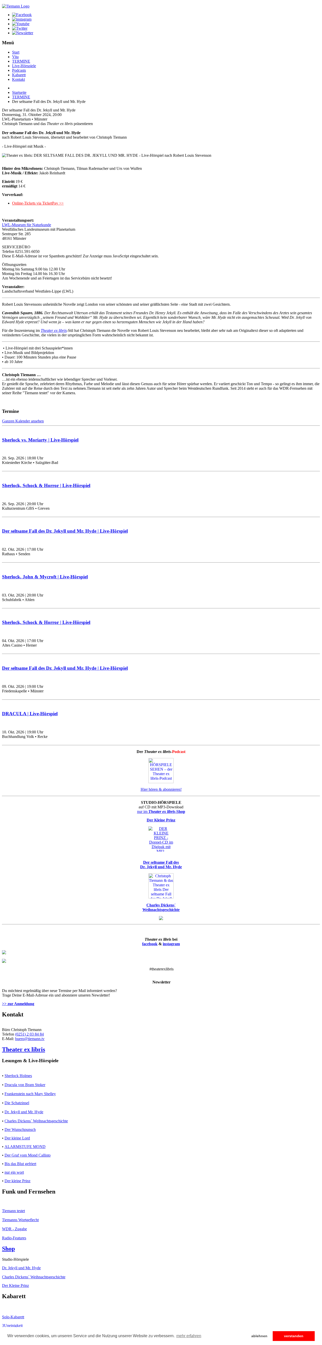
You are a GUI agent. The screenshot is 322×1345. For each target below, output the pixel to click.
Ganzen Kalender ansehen (23, 421)
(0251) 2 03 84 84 (29, 1034)
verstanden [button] (293, 1336)
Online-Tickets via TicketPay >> (38, 203)
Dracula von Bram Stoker (25, 1085)
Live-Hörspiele (24, 66)
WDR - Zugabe (14, 1229)
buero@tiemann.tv (30, 1039)
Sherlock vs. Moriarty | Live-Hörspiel (40, 440)
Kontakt (18, 79)
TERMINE (21, 61)
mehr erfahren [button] (188, 1336)
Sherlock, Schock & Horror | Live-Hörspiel (46, 485)
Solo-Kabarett (13, 1317)
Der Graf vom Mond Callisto (28, 1155)
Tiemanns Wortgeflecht (20, 1220)
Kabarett (19, 75)
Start (15, 52)
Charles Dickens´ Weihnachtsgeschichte (36, 1121)
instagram (171, 944)
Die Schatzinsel (17, 1103)
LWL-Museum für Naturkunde (26, 225)
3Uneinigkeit (12, 1325)
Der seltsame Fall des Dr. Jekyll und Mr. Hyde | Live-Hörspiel (65, 531)
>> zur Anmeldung (18, 1004)
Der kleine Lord (17, 1138)
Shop (8, 1248)
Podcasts (19, 70)
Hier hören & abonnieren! (161, 789)
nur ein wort (14, 1172)
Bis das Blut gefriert (20, 1164)
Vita (15, 57)
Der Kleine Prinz (15, 1285)
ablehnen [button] (259, 1336)
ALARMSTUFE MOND (25, 1146)
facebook (149, 944)
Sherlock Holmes (18, 1076)
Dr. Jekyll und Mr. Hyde (24, 1112)
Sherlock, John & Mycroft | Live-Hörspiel (45, 576)
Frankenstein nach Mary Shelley (30, 1094)
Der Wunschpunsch (20, 1129)
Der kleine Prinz (17, 1181)
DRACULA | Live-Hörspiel (30, 713)
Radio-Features (14, 1238)
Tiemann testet (13, 1211)
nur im (161, 811)
